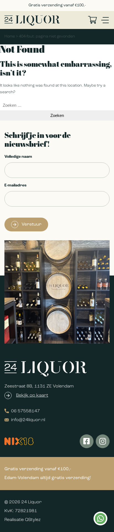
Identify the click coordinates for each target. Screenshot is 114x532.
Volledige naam (18, 157)
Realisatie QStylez (22, 520)
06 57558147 (25, 411)
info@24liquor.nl (28, 420)
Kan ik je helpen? (100, 518)
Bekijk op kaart (32, 395)
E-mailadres (15, 185)
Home (9, 36)
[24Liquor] (32, 20)
